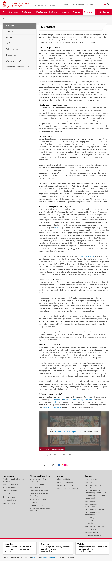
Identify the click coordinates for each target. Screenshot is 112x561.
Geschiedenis (55, 399)
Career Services (35, 502)
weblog (57, 227)
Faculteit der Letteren (92, 501)
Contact (66, 4)
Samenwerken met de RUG (40, 491)
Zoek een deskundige (38, 484)
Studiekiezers (8, 476)
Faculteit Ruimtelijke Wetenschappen (92, 513)
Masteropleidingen (10, 487)
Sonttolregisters (87, 256)
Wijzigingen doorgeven (65, 485)
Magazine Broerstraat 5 (65, 482)
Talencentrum (35, 487)
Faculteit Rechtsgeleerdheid (95, 509)
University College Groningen (95, 526)
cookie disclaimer (48, 557)
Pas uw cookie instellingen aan (67, 431)
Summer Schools (9, 494)
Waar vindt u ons (91, 479)
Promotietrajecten (9, 500)
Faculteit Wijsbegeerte (93, 518)
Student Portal (93, 4)
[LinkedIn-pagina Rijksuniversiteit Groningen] (59, 465)
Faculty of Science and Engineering (93, 522)
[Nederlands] (102, 4)
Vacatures (88, 482)
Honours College (9, 497)
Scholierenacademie (10, 491)
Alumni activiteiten (64, 479)
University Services (91, 532)
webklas (55, 402)
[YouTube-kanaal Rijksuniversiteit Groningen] (67, 465)
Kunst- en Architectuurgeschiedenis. (78, 399)
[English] (105, 4)
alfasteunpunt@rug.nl (52, 407)
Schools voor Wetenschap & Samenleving (40, 509)
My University (78, 4)
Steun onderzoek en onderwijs (68, 489)
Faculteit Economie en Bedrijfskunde (93, 486)
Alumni (60, 476)
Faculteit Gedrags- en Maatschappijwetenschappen (95, 491)
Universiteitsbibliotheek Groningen (38, 480)
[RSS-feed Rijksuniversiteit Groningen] (62, 465)
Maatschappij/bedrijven (40, 476)
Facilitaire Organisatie (93, 536)
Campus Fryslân (90, 529)
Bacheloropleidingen (10, 484)
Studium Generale (36, 505)
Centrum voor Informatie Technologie (39, 495)
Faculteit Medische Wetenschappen (91, 505)
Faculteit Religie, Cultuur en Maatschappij (95, 497)
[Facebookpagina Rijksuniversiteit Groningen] (57, 465)
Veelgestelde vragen (10, 503)
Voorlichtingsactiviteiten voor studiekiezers (13, 480)
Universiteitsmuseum (38, 499)
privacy (35, 557)
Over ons (6, 19)
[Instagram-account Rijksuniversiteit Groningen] (65, 465)
